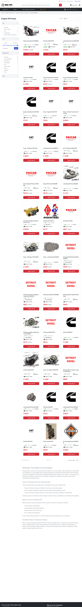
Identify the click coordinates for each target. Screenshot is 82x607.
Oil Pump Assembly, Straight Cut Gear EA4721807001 (31, 295)
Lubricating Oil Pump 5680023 (50, 148)
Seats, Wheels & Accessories (28, 9)
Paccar (68, 224)
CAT (28, 79)
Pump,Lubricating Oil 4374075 (50, 77)
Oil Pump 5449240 (48, 407)
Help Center (62, 1)
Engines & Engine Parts (10, 12)
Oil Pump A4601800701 (49, 332)
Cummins (29, 44)
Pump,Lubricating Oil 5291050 (70, 77)
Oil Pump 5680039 (67, 332)
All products (5, 9)
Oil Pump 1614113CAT (48, 221)
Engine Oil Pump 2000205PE (50, 183)
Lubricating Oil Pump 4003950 (31, 407)
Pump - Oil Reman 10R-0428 (30, 148)
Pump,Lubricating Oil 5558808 (30, 41)
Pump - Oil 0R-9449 (48, 441)
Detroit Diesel (70, 260)
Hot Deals (43, 9)
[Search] (60, 5)
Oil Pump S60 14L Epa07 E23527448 (71, 295)
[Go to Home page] (7, 5)
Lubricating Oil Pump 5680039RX (71, 41)
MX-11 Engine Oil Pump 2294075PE (31, 184)
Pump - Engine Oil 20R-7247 (50, 112)
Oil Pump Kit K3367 (68, 221)
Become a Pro (77, 1)
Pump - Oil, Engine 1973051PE (50, 370)
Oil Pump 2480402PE (48, 41)
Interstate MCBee (50, 222)
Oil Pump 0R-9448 (27, 441)
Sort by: (61, 18)
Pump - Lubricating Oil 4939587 (51, 257)
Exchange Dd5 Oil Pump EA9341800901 (71, 257)
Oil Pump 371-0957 (28, 77)
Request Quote (70, 1)
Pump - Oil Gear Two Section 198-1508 (70, 112)
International (69, 444)
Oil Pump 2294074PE (28, 370)
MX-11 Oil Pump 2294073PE (70, 148)
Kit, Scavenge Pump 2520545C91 (71, 442)
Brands (14, 9)
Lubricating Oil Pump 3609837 (70, 407)
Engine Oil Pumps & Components (22, 12)
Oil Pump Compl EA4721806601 (51, 294)
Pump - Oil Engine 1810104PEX (31, 257)
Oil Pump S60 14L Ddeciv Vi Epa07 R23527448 (71, 370)
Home (3, 12)
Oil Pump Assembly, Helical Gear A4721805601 (31, 333)
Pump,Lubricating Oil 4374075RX (31, 112)
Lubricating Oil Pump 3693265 (70, 183)
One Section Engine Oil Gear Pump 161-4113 (31, 221)
